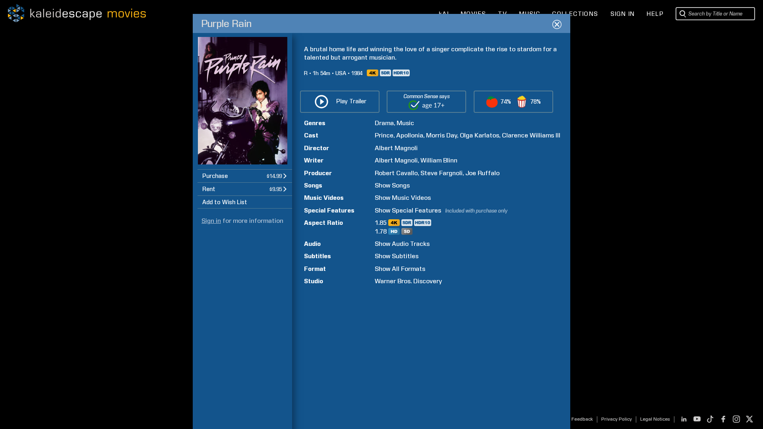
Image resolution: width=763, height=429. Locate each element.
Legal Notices (655, 419)
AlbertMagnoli (396, 148)
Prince (384, 135)
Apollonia (409, 135)
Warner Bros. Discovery (408, 281)
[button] (245, 175)
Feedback (582, 419)
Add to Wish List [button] (224, 202)
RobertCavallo (396, 173)
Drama (384, 123)
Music (405, 123)
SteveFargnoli (441, 173)
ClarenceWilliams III (531, 135)
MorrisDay (441, 135)
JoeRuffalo (482, 173)
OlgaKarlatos (479, 135)
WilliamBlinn (438, 160)
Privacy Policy (616, 419)
